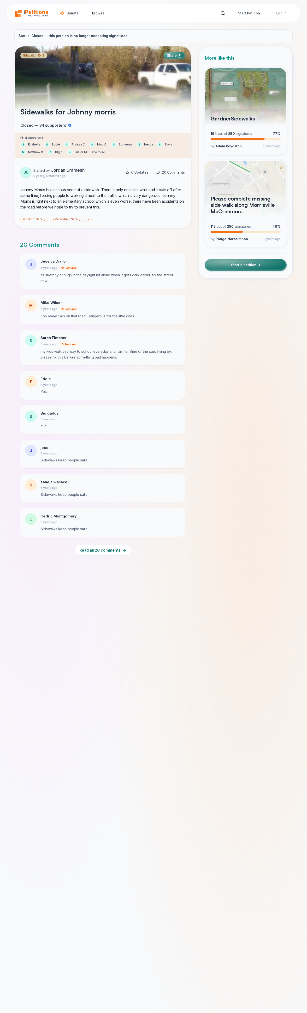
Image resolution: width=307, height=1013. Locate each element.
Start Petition (249, 13)
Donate (72, 13)
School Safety (34, 219)
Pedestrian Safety (66, 219)
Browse (98, 13)
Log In (281, 13)
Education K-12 (33, 55)
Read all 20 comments (102, 550)
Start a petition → (245, 265)
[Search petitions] (223, 13)
